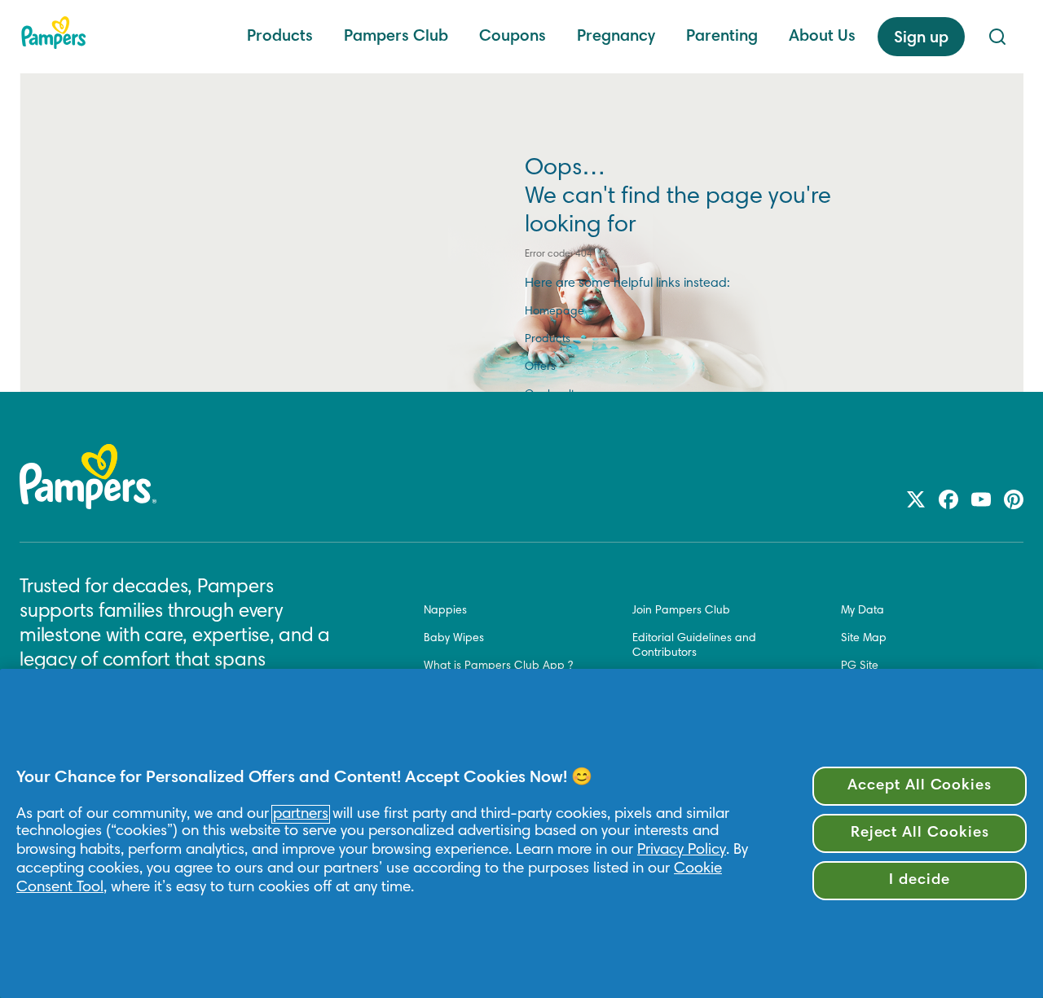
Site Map (864, 638)
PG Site (859, 666)
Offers (540, 367)
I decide (919, 880)
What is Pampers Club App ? (498, 666)
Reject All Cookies (920, 833)
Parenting (722, 37)
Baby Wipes (454, 638)
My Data (862, 611)
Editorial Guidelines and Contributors (694, 646)
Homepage (554, 312)
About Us (822, 37)
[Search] (997, 36)
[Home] (54, 32)
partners (300, 814)
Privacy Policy (681, 850)
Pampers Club (396, 37)
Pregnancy (616, 37)
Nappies (445, 611)
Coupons (512, 37)
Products (280, 37)
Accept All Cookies (919, 786)
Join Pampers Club (681, 611)
